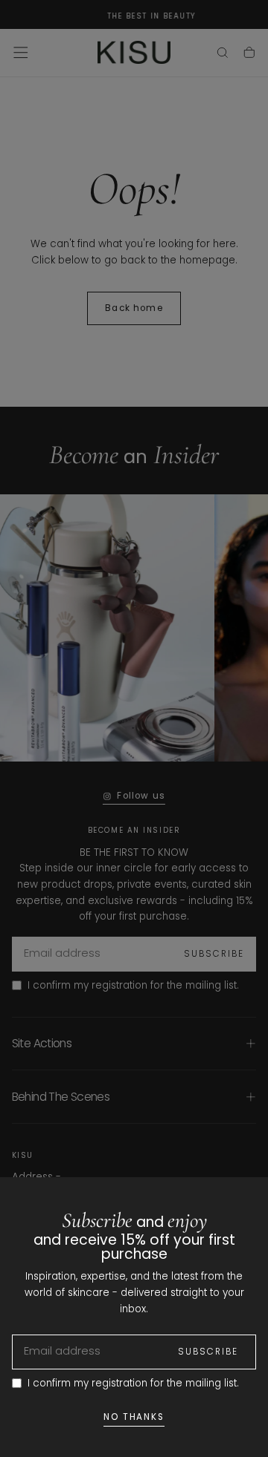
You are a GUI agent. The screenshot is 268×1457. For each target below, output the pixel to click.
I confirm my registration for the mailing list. (133, 1383)
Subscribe (208, 1352)
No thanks (134, 1417)
